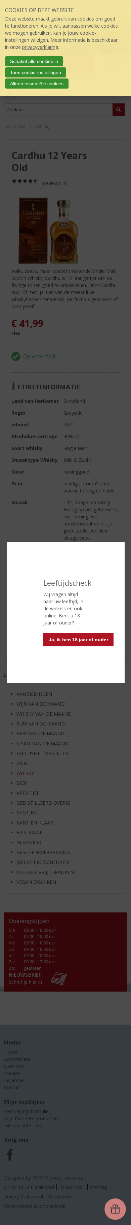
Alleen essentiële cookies (36, 83)
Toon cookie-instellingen (35, 72)
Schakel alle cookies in (34, 61)
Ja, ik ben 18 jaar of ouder (78, 639)
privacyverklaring (40, 47)
